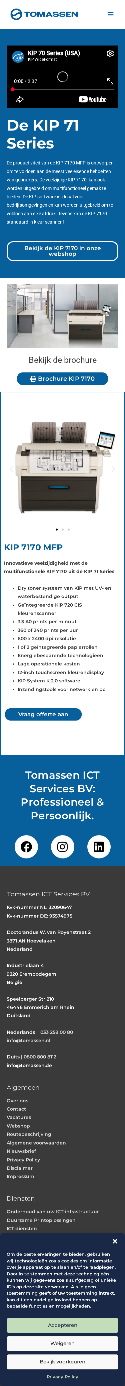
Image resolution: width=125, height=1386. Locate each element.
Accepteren (62, 1325)
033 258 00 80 (56, 1032)
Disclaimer (20, 1168)
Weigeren (62, 1343)
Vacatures (19, 1117)
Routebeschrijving (29, 1134)
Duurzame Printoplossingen (41, 1220)
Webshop (18, 1126)
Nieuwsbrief (21, 1151)
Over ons (17, 1100)
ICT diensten (22, 1228)
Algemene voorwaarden (36, 1142)
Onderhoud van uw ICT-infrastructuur (53, 1211)
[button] (115, 1241)
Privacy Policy (62, 1376)
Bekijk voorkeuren (62, 1361)
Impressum (20, 1176)
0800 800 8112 (40, 1056)
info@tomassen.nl (28, 1040)
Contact (16, 1109)
